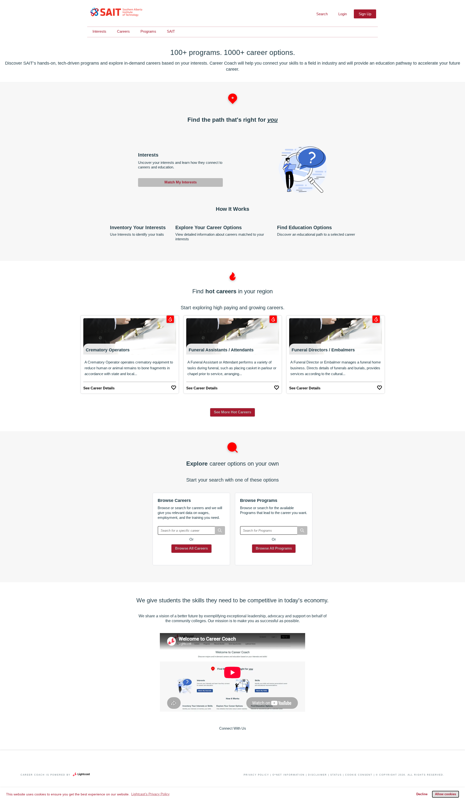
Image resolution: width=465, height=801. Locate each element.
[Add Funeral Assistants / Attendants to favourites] (276, 386)
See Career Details (99, 388)
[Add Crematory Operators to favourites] (173, 386)
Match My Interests (180, 182)
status (336, 775)
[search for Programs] (302, 530)
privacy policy (256, 775)
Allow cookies (445, 794)
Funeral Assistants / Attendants (221, 350)
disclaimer (317, 775)
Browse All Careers (191, 548)
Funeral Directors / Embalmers (323, 350)
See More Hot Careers (232, 412)
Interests (99, 31)
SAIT (171, 31)
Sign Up (365, 14)
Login (342, 14)
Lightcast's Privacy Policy (150, 794)
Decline (421, 794)
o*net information (288, 775)
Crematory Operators (108, 350)
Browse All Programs (274, 548)
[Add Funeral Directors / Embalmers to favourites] (379, 386)
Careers (123, 31)
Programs (148, 31)
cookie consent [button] (358, 775)
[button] (321, 14)
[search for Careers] (220, 530)
